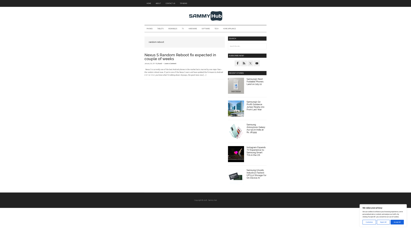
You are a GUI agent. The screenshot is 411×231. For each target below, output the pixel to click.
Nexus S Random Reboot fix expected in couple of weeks (180, 57)
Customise (369, 222)
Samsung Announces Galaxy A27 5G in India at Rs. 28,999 (256, 128)
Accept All (397, 222)
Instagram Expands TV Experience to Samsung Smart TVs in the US (256, 151)
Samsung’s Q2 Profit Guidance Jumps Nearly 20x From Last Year (255, 106)
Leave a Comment (170, 63)
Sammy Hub (205, 16)
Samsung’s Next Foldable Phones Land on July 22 (255, 81)
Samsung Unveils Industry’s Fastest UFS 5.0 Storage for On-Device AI (256, 174)
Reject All (383, 222)
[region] (383, 215)
